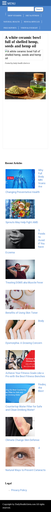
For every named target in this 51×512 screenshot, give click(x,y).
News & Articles (32, 22)
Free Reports (10, 28)
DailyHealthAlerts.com (25, 504)
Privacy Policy (19, 490)
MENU (11, 3)
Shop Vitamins (14, 16)
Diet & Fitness (32, 16)
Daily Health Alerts (20, 63)
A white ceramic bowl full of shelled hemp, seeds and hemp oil (23, 41)
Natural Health (12, 22)
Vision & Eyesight (29, 28)
